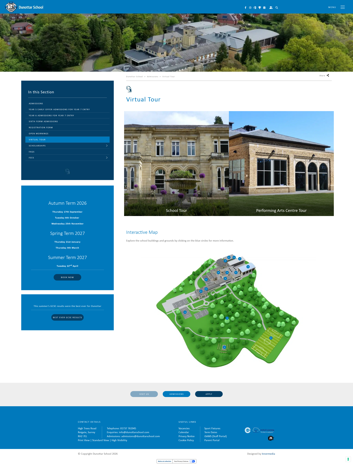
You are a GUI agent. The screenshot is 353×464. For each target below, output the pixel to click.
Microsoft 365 (255, 7)
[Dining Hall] (225, 278)
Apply (209, 393)
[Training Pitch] (271, 338)
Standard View (100, 440)
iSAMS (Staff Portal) (215, 436)
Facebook (245, 7)
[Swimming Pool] (239, 258)
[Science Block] (227, 272)
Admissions (176, 393)
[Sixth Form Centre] (206, 279)
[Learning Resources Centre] (225, 260)
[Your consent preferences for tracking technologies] (348, 459)
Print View (84, 440)
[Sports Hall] (248, 266)
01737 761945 (128, 428)
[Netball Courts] (185, 312)
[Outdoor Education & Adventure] (227, 318)
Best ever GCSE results (67, 317)
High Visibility (119, 440)
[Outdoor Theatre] (224, 347)
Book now (67, 277)
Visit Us (144, 393)
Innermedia (268, 453)
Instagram (250, 7)
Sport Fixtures (212, 428)
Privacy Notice (187, 436)
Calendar (264, 7)
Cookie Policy (186, 440)
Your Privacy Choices (181, 461)
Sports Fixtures (259, 7)
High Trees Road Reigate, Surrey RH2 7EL (87, 432)
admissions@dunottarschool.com (140, 436)
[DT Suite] (234, 257)
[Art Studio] (229, 257)
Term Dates (210, 432)
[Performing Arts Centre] (236, 272)
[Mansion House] (201, 291)
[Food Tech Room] (206, 289)
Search (277, 7)
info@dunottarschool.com (134, 432)
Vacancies (184, 428)
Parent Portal (271, 7)
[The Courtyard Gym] (218, 272)
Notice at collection (164, 461)
